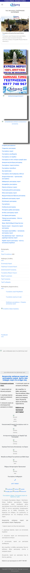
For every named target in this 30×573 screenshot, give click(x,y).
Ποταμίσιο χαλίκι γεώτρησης (11, 210)
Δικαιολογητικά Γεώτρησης (8, 269)
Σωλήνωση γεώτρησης (9, 207)
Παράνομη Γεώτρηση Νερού (9, 266)
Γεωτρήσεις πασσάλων (9, 168)
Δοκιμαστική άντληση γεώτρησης (12, 162)
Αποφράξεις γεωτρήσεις (9, 184)
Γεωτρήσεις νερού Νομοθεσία (14, 291)
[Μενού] (2, 5)
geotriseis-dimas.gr (17, 569)
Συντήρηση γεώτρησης (9, 215)
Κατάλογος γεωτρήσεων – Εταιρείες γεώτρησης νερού (16, 302)
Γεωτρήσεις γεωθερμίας (9, 154)
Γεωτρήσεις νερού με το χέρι (14, 297)
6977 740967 (15, 483)
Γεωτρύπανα (6, 204)
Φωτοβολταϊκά (6, 171)
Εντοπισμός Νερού (6, 263)
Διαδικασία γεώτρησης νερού (11, 198)
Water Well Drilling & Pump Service (12, 223)
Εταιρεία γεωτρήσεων (8, 145)
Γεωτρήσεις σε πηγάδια (9, 157)
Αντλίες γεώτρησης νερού (10, 212)
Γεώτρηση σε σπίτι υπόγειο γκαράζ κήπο (14, 159)
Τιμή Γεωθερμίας (6, 282)
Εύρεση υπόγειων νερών (9, 187)
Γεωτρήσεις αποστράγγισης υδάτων (13, 174)
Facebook (4, 335)
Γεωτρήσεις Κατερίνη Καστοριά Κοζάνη (13, 33)
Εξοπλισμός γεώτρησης (9, 201)
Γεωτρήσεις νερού (7, 151)
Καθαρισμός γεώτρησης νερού (11, 181)
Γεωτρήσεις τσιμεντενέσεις (10, 165)
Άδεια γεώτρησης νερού (9, 193)
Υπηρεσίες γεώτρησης (9, 148)
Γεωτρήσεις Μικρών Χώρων (9, 273)
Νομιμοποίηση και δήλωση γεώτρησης (13, 195)
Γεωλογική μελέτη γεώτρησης (11, 190)
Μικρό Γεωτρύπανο (6, 276)
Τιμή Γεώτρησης (5, 279)
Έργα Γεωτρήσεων (6, 254)
